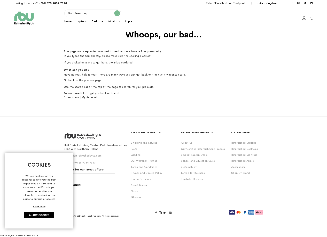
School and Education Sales (198, 160)
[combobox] (92, 13)
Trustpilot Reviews (192, 179)
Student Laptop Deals (194, 154)
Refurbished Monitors (244, 154)
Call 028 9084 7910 (54, 3)
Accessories (238, 166)
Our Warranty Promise (144, 160)
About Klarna (139, 184)
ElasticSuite (32, 235)
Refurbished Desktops (244, 148)
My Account (89, 97)
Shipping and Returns (144, 142)
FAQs (134, 148)
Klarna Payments (141, 179)
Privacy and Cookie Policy (146, 172)
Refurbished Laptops (243, 142)
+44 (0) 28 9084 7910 (82, 162)
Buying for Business (193, 172)
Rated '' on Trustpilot (225, 3)
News (134, 191)
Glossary (136, 197)
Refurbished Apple (242, 160)
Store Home (71, 97)
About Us (186, 142)
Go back (69, 80)
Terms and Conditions (144, 166)
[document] (39, 190)
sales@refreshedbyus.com (85, 155)
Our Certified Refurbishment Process (203, 148)
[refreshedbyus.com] (24, 18)
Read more (39, 206)
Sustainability (189, 166)
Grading (136, 154)
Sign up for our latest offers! (84, 169)
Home (68, 21)
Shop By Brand (240, 172)
